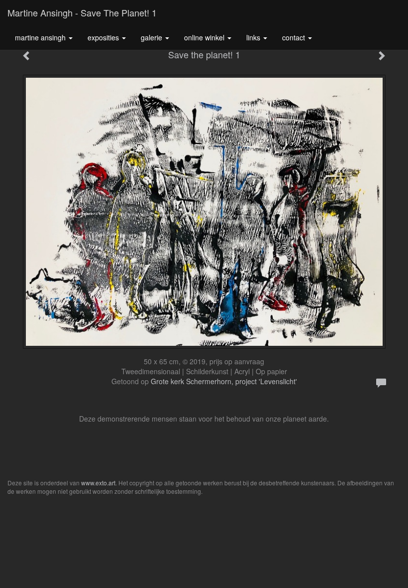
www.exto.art (98, 482)
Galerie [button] (152, 37)
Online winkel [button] (205, 37)
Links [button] (254, 37)
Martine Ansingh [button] (41, 37)
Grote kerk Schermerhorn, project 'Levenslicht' (224, 381)
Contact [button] (294, 37)
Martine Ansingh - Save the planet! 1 (82, 12)
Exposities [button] (104, 37)
